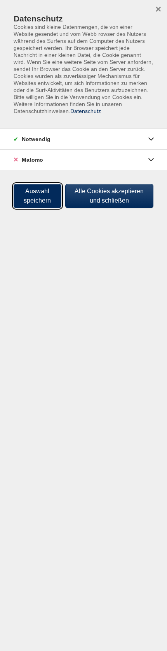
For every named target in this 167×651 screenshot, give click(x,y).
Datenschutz (85, 111)
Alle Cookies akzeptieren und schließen (109, 196)
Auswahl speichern (37, 196)
